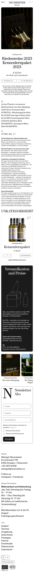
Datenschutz (7, 546)
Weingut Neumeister (13, 431)
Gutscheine (7, 534)
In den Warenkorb (27, 81)
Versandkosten (22, 75)
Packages (6, 537)
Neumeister (17, 3)
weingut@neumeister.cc (13, 468)
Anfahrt (5, 526)
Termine (5, 528)
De (3, 557)
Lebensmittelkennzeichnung (17, 260)
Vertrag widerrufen (8, 562)
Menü (3, 2)
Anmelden (9, 439)
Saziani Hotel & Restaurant (15, 434)
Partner (5, 540)
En (7, 557)
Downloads (7, 543)
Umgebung (6, 531)
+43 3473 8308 (9, 465)
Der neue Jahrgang (10, 380)
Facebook (18, 476)
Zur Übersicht (6, 81)
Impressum (6, 549)
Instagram (6, 476)
